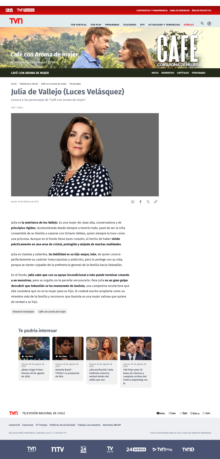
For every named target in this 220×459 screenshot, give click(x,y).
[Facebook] (140, 202)
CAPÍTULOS (183, 73)
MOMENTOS (167, 73)
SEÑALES (189, 24)
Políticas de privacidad (62, 425)
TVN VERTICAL (79, 24)
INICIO (155, 73)
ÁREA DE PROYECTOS (201, 10)
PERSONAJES (198, 73)
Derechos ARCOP (112, 425)
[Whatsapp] (133, 202)
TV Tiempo (41, 425)
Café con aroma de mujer (54, 83)
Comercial (14, 425)
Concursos (27, 425)
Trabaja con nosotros (89, 425)
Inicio (14, 83)
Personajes (75, 83)
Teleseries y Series (29, 83)
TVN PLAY (96, 24)
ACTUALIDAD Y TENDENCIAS (164, 24)
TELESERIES (129, 24)
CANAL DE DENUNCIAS (180, 10)
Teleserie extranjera (23, 311)
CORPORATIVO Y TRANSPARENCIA (151, 10)
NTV (142, 24)
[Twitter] (148, 202)
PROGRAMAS (112, 24)
